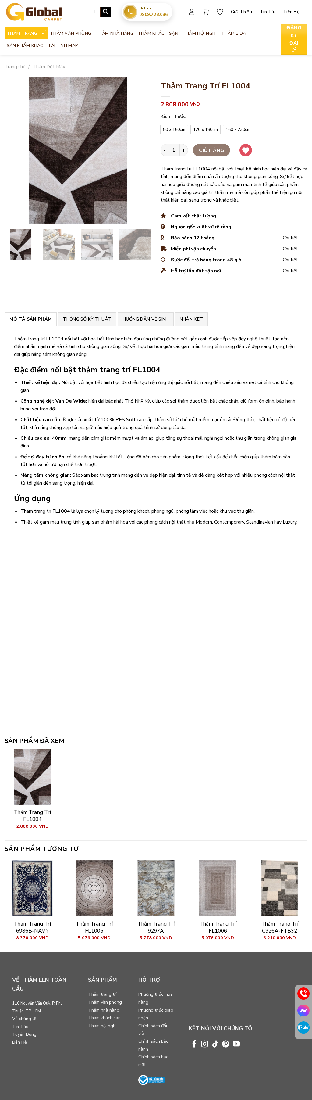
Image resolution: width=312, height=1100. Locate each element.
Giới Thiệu (241, 12)
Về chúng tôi (24, 1019)
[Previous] (15, 151)
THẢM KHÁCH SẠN (158, 33)
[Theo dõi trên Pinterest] (225, 1044)
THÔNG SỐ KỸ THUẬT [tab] (87, 319)
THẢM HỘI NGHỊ (200, 33)
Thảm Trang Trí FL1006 (217, 927)
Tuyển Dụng (24, 1034)
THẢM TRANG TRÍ (26, 33)
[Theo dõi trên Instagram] (204, 1044)
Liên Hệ (292, 12)
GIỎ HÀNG (211, 150)
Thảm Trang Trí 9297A (156, 927)
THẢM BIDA (233, 33)
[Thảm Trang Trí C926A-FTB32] (279, 888)
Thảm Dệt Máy (49, 66)
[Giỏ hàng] (206, 12)
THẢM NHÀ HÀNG (114, 33)
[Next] (140, 151)
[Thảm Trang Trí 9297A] (156, 888)
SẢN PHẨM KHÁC (25, 45)
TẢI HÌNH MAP (63, 45)
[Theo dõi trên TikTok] (215, 1044)
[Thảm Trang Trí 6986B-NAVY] (32, 888)
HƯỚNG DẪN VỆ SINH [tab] (146, 319)
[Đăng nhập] (192, 12)
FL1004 (55, 338)
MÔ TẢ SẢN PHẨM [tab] (30, 319)
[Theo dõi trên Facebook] (194, 1044)
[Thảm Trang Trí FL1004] (32, 777)
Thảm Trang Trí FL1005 (94, 927)
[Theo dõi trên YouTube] (236, 1044)
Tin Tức (268, 12)
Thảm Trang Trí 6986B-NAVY (32, 927)
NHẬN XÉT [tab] (191, 319)
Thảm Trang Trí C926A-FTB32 (279, 927)
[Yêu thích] (220, 12)
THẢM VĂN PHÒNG (70, 33)
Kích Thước (173, 116)
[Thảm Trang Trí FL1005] (94, 888)
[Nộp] (106, 12)
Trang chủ (15, 66)
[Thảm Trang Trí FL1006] (218, 888)
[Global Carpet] (43, 12)
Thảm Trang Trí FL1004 (32, 815)
